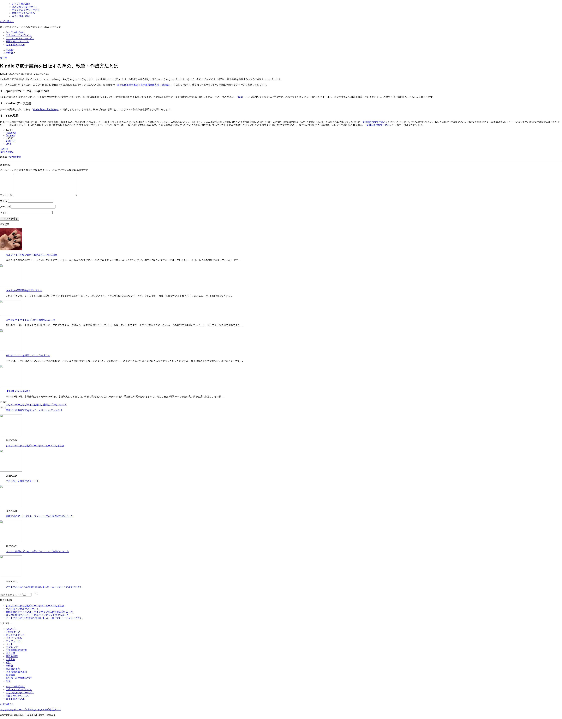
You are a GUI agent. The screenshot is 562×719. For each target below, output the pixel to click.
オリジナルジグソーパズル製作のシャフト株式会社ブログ (30, 709)
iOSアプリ (11, 628)
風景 (8, 681)
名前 (4, 201)
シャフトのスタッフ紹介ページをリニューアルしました (35, 445)
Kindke (9, 152)
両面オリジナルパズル (23, 13)
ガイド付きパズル (21, 16)
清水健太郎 (15, 157)
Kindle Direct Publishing (45, 109)
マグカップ (12, 647)
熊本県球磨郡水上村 (16, 672)
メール (5, 206)
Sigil (240, 97)
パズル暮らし (7, 21)
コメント (6, 195)
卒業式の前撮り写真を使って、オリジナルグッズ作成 (34, 410)
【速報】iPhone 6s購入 (18, 391)
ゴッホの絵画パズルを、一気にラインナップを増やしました (37, 551)
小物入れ (10, 659)
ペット (9, 644)
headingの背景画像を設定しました (24, 290)
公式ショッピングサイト (24, 7)
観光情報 (10, 675)
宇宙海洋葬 (12, 656)
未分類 (4, 149)
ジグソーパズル (14, 638)
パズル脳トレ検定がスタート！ (22, 481)
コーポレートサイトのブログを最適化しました (30, 319)
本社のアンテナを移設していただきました (28, 355)
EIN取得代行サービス (374, 121)
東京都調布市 (13, 668)
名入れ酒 (10, 653)
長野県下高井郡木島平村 (19, 678)
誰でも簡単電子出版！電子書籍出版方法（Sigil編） (144, 84)
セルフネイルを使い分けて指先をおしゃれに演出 (31, 254)
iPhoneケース (13, 632)
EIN (3, 152)
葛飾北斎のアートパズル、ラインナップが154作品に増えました (39, 516)
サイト (3, 212)
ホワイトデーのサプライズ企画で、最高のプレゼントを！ (36, 404)
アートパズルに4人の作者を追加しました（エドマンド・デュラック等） (44, 586)
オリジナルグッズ (15, 635)
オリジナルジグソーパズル (26, 10)
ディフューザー (14, 641)
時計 (8, 662)
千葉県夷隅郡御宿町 (16, 650)
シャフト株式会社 (21, 3)
